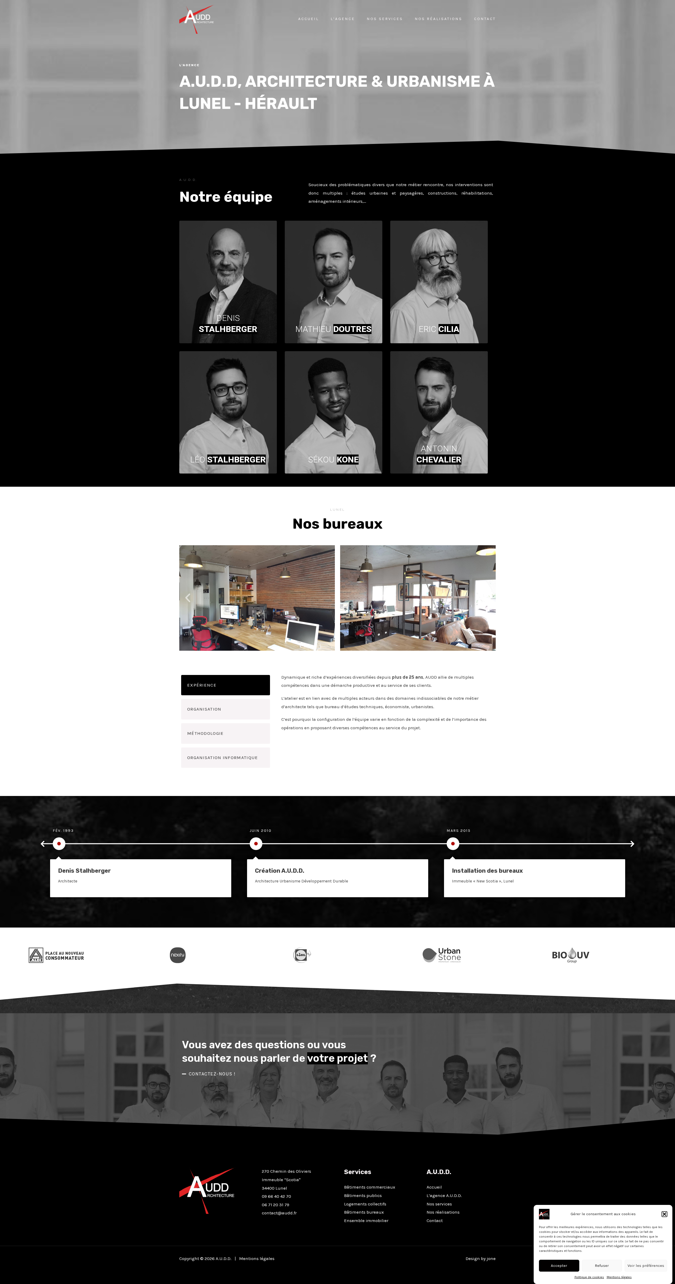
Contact (485, 18)
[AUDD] (196, 19)
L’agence (343, 18)
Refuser (602, 1265)
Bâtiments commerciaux (369, 1187)
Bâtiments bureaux (364, 1212)
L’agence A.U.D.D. (444, 1195)
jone (491, 1258)
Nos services (385, 18)
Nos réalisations (438, 18)
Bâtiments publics (363, 1195)
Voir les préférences (646, 1265)
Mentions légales (619, 1277)
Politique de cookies (589, 1277)
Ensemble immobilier (366, 1220)
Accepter (559, 1265)
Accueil (308, 18)
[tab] (225, 685)
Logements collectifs (365, 1203)
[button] (664, 1214)
